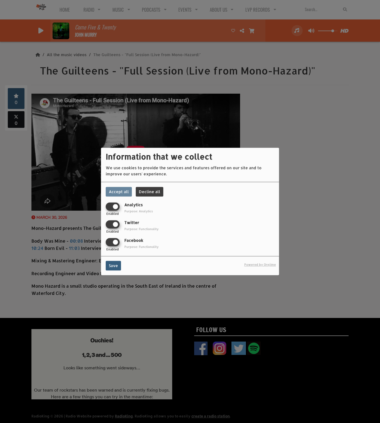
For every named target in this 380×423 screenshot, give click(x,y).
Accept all (119, 191)
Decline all (149, 191)
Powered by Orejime (260, 265)
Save (113, 265)
